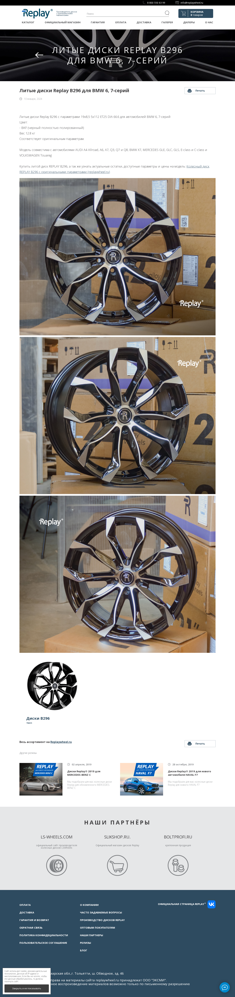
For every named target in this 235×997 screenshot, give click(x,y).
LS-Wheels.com (56, 837)
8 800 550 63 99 (156, 2)
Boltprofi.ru (178, 837)
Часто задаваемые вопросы (101, 912)
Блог (83, 950)
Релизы (85, 942)
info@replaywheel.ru (192, 2)
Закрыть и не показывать (26, 988)
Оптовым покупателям (97, 927)
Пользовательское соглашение (43, 942)
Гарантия (98, 22)
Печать (200, 90)
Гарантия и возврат (34, 920)
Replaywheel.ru (61, 742)
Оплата (120, 22)
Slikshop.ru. (117, 837)
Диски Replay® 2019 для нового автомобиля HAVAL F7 (189, 773)
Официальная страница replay (182, 904)
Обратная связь (30, 927)
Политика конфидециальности (43, 935)
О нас (209, 22)
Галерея (167, 22)
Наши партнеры (91, 935)
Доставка (144, 22)
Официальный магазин (63, 22)
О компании (89, 905)
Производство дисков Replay (102, 920)
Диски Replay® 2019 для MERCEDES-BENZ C (83, 773)
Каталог (28, 22)
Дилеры (189, 22)
